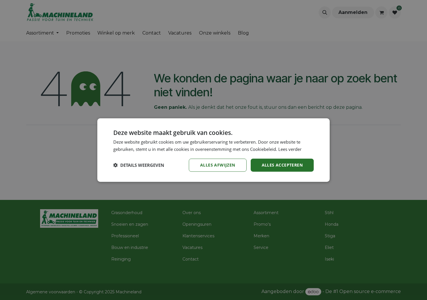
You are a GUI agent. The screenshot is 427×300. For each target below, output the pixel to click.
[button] (138, 165)
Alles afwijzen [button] (217, 165)
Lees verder (290, 149)
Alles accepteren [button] (282, 165)
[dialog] (213, 150)
